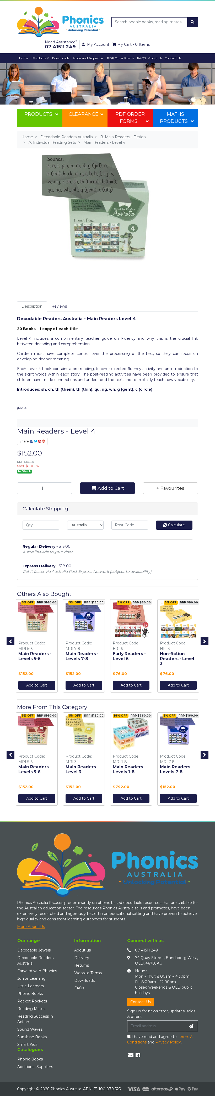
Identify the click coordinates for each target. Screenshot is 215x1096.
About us (82, 950)
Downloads (60, 58)
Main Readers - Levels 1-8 (129, 769)
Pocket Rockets (32, 1001)
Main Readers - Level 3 (82, 769)
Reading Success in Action (35, 1019)
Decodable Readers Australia (35, 960)
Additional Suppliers (35, 1066)
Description (32, 306)
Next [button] (204, 641)
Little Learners (30, 986)
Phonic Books (30, 993)
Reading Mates (31, 1008)
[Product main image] (107, 218)
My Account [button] (98, 44)
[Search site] (192, 22)
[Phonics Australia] (60, 21)
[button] (170, 488)
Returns (81, 965)
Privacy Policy (168, 1042)
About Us (155, 58)
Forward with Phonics (37, 970)
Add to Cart (110, 488)
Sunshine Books (32, 1037)
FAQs (79, 988)
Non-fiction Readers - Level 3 (177, 658)
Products (40, 58)
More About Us (31, 926)
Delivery (81, 957)
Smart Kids (27, 1044)
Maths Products (174, 117)
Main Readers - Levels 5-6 (34, 656)
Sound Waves (29, 1029)
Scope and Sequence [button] (87, 58)
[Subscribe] (191, 1026)
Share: (24, 441)
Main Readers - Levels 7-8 (82, 656)
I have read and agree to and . (160, 1039)
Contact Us (172, 58)
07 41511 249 (146, 950)
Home (23, 58)
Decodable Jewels (34, 950)
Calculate (176, 525)
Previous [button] (10, 641)
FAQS (141, 58)
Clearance (83, 114)
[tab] (32, 306)
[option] (36, 647)
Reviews (59, 306)
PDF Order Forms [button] (120, 58)
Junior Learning (31, 978)
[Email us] (130, 1055)
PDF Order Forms (130, 117)
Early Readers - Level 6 (129, 656)
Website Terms (88, 973)
